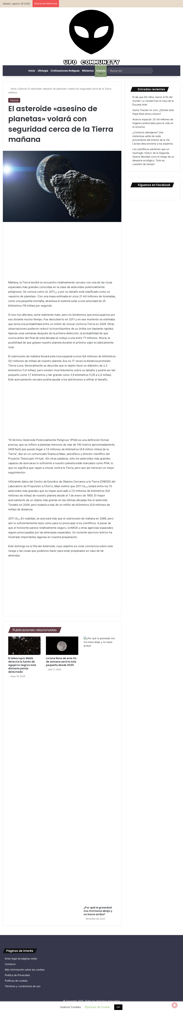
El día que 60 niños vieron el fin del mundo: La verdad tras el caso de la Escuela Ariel (153, 101)
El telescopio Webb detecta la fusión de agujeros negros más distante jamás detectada (22, 665)
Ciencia (100, 70)
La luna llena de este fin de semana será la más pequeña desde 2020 (61, 661)
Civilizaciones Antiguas (65, 70)
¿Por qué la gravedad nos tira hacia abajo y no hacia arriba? (98, 911)
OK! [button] (118, 1007)
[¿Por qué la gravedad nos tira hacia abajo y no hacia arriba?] (100, 770)
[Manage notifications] (174, 1005)
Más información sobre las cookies (24, 969)
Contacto (10, 964)
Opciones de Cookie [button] (97, 1007)
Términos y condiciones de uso (22, 986)
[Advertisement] (62, 254)
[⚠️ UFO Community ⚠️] (91, 37)
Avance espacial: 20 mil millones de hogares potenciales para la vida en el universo (152, 123)
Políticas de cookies (16, 980)
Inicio (31, 70)
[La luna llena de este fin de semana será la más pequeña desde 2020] (62, 645)
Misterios (88, 70)
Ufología (43, 70)
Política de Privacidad (17, 975)
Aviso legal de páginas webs (21, 958)
